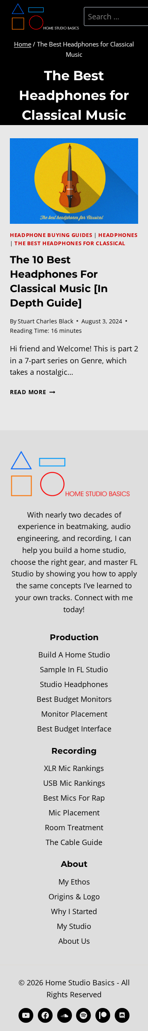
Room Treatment (74, 827)
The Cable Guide (74, 842)
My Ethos (74, 882)
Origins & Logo (74, 896)
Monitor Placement (74, 714)
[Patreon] (102, 1015)
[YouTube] (25, 1015)
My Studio (74, 926)
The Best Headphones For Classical (69, 243)
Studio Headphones (74, 684)
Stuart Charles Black (45, 321)
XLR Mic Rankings (74, 768)
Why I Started (74, 911)
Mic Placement (74, 812)
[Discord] (122, 1015)
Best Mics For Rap (74, 798)
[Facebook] (45, 1015)
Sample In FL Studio (74, 669)
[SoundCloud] (64, 1015)
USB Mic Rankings (74, 783)
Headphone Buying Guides (51, 235)
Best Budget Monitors (74, 699)
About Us (74, 941)
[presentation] (74, 181)
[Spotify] (83, 1015)
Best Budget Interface (74, 729)
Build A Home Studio (74, 654)
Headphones (117, 235)
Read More (32, 392)
